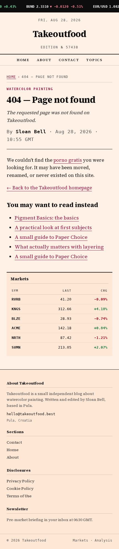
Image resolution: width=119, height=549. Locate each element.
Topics (94, 59)
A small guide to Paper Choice (51, 237)
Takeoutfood (59, 34)
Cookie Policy (20, 488)
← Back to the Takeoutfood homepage (49, 188)
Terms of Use (19, 496)
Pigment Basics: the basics (47, 217)
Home (23, 59)
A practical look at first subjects (53, 227)
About (44, 59)
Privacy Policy (20, 481)
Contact (69, 59)
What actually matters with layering (59, 246)
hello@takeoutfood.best (31, 414)
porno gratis (67, 160)
